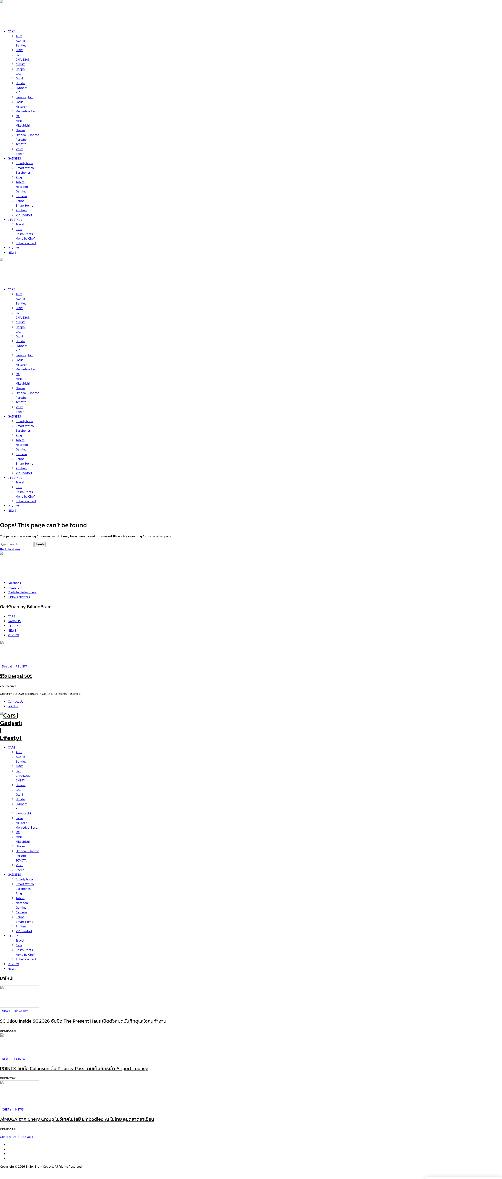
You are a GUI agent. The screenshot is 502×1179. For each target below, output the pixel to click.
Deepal (20, 785)
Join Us (13, 706)
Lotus (19, 818)
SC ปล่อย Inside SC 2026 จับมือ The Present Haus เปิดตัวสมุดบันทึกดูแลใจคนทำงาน (83, 1021)
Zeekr (20, 869)
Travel (20, 940)
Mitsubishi (23, 841)
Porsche (21, 855)
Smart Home (24, 921)
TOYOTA (21, 860)
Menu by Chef (25, 954)
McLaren (21, 822)
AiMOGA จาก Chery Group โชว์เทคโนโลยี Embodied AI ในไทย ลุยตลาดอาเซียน (77, 1119)
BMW (19, 766)
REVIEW (13, 964)
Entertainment (26, 959)
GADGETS (14, 874)
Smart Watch (25, 884)
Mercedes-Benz (27, 827)
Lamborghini (24, 813)
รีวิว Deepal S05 (16, 676)
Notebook (22, 902)
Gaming (21, 907)
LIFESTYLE (15, 935)
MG (18, 832)
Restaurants (24, 949)
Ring (19, 893)
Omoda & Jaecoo (27, 851)
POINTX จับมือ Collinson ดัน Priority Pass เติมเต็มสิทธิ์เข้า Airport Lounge (74, 1068)
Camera (21, 912)
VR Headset (24, 931)
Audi (19, 752)
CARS (11, 747)
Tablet (20, 898)
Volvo (19, 865)
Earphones (23, 888)
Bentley (21, 761)
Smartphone (24, 879)
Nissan (20, 846)
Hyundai (21, 804)
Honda (20, 799)
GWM (19, 794)
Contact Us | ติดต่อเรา (16, 1136)
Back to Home (10, 549)
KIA (18, 808)
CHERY (20, 780)
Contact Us (15, 701)
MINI (19, 836)
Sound (20, 917)
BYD (18, 771)
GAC (19, 789)
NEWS (12, 968)
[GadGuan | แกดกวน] (11, 280)
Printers (21, 926)
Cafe (19, 945)
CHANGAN (23, 775)
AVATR (20, 756)
